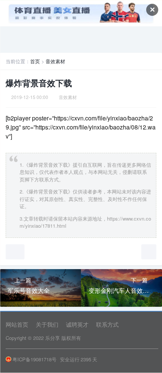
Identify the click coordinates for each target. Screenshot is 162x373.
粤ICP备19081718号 (34, 359)
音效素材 (55, 61)
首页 (35, 61)
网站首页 (17, 324)
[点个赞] (15, 251)
